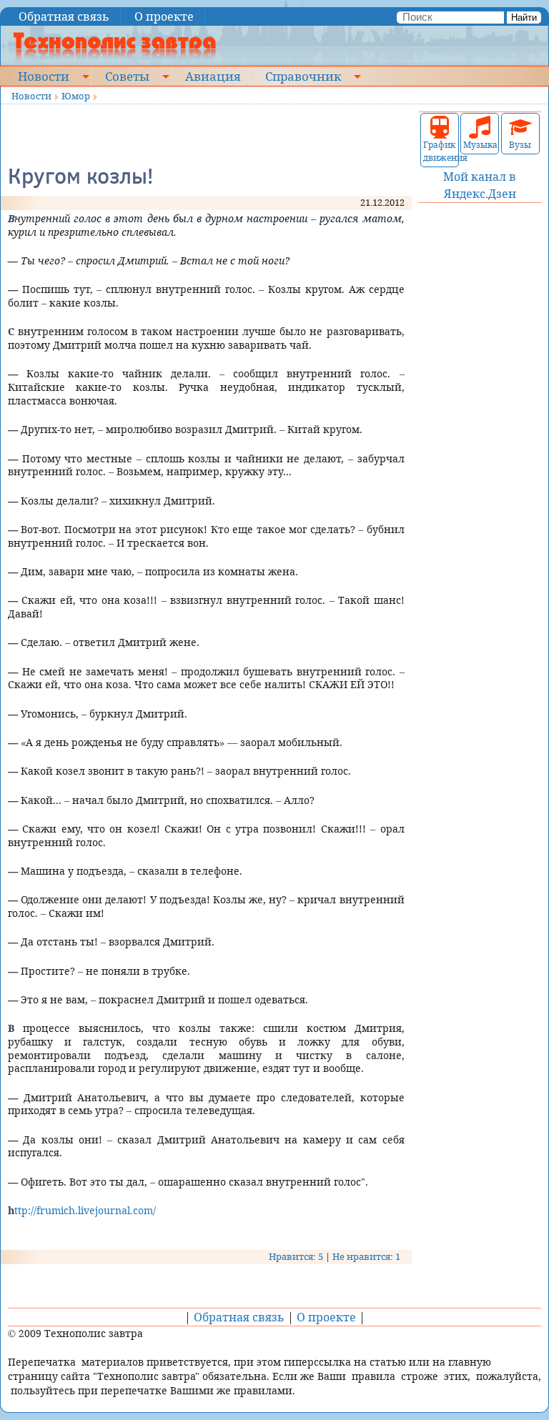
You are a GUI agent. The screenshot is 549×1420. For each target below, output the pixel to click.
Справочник (303, 75)
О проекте (164, 16)
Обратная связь (64, 16)
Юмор (75, 95)
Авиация (212, 75)
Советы (127, 75)
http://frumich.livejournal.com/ (82, 1210)
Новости (43, 75)
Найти (524, 17)
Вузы (520, 145)
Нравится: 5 (296, 1256)
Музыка (479, 145)
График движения (439, 151)
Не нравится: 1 (366, 1256)
